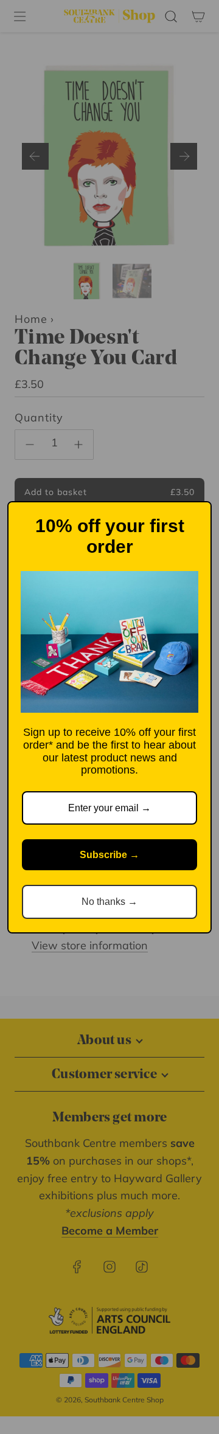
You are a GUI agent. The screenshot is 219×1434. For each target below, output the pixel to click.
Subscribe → (109, 855)
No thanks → (109, 901)
